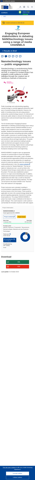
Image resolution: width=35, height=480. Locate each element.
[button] (24, 7)
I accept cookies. (17, 473)
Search (28, 7)
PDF (19, 266)
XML (19, 262)
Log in (20, 7)
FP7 (5, 16)
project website (24, 164)
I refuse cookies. (17, 477)
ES (9, 56)
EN (6, 56)
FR (13, 56)
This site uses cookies (9, 467)
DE (2, 56)
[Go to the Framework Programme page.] (17, 28)
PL (20, 56)
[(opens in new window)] (6, 6)
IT (16, 56)
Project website (8, 217)
